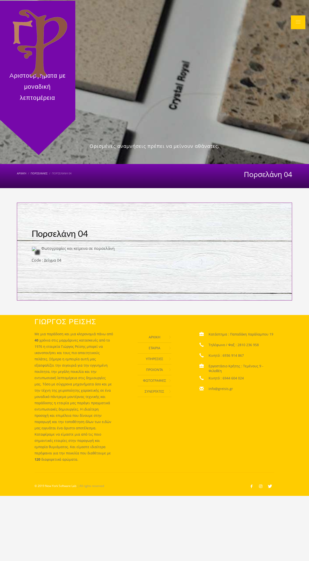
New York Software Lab (60, 486)
